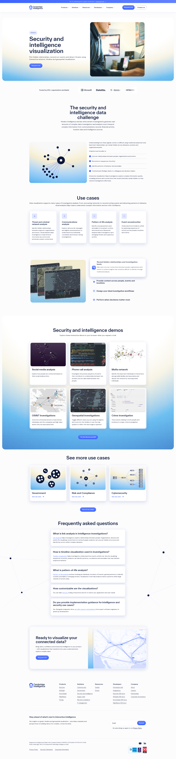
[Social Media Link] (140, 743)
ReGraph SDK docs (119, 697)
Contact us (141, 7)
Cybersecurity (81, 687)
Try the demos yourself (88, 437)
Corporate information (62, 749)
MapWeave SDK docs (119, 703)
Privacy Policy (137, 728)
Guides (97, 687)
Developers (98, 7)
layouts (65, 593)
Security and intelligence (85, 694)
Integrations (117, 690)
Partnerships (135, 694)
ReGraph (62, 690)
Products (64, 7)
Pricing (61, 700)
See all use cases (88, 509)
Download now (100, 1)
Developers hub (118, 687)
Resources (86, 7)
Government (81, 690)
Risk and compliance (83, 700)
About (133, 687)
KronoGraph (63, 694)
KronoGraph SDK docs (120, 700)
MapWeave (62, 697)
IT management (82, 703)
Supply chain (81, 697)
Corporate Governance (138, 697)
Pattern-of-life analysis (60, 574)
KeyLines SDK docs (119, 694)
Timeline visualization (60, 556)
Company (109, 7)
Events (97, 690)
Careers (133, 690)
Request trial (128, 7)
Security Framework (46, 749)
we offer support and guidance (85, 609)
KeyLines (62, 687)
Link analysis (57, 538)
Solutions (75, 7)
